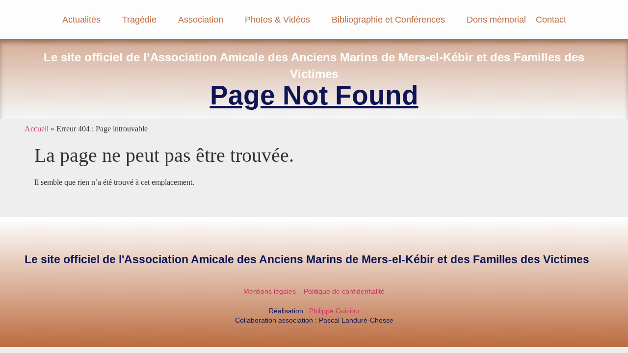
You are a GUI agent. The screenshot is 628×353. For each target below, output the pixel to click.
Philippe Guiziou (334, 311)
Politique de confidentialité (344, 291)
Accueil (37, 129)
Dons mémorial (496, 20)
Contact (551, 20)
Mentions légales (269, 291)
